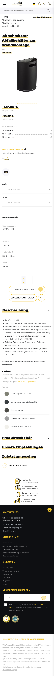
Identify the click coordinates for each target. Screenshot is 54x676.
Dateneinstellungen (11, 556)
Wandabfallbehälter (12, 26)
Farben (5, 197)
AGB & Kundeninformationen (15, 546)
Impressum (7, 543)
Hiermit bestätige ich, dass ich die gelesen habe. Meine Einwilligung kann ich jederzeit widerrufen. (28, 607)
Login (5, 584)
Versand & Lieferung (11, 571)
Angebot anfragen (22, 298)
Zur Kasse (6, 578)
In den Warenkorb (24, 289)
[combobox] (27, 189)
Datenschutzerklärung (12, 549)
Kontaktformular (9, 531)
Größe (4, 184)
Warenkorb (7, 574)
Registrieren (8, 581)
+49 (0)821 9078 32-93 (14, 524)
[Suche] (49, 11)
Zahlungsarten (9, 568)
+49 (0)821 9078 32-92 (14, 518)
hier (4, 656)
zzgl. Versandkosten (12, 149)
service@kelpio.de (16, 528)
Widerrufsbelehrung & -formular (16, 553)
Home (5, 17)
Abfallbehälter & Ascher (13, 20)
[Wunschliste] (44, 3)
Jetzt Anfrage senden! (27, 382)
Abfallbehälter (9, 23)
